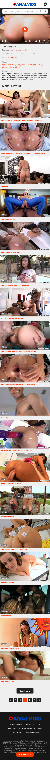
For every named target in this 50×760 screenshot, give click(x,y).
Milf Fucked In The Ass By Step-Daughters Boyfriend (22, 120)
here (9, 747)
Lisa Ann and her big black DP (13, 318)
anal (18, 65)
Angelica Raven (23, 50)
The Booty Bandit (8, 219)
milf (40, 65)
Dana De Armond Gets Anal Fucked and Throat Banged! (23, 153)
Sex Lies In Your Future (10, 649)
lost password (16, 725)
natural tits (7, 67)
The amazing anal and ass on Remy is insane (18, 351)
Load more (25, 691)
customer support (32, 725)
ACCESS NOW (25, 754)
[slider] (13, 41)
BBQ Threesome (7, 682)
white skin (17, 67)
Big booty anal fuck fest (10, 252)
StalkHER (4, 186)
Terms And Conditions (16, 728)
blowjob (25, 65)
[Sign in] (45, 4)
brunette (34, 65)
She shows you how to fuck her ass (15, 285)
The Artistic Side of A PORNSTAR (14, 550)
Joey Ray (13, 50)
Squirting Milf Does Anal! (11, 484)
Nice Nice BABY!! (7, 583)
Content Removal (32, 732)
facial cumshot (8, 65)
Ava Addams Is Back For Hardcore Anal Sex (18, 384)
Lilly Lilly (4, 417)
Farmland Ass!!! (7, 517)
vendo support (17, 732)
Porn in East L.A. (7, 616)
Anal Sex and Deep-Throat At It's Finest (16, 450)
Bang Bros (12, 57)
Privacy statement (35, 728)
